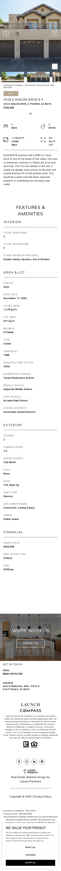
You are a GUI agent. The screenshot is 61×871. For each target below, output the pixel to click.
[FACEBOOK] (19, 761)
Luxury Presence (30, 781)
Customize (30, 855)
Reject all (30, 847)
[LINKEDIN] (34, 761)
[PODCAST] (42, 761)
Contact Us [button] (30, 643)
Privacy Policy (42, 796)
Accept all (30, 863)
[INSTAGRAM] (27, 761)
